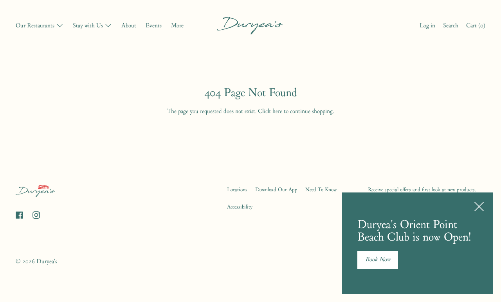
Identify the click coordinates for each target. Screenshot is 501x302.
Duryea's (46, 261)
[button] (450, 26)
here (277, 111)
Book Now (377, 259)
